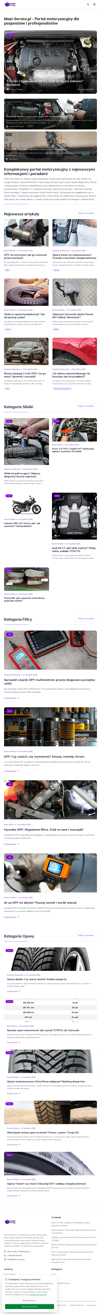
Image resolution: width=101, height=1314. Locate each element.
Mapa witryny (91, 1305)
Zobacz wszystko (86, 213)
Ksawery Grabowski (60, 251)
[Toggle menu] (94, 4)
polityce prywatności (38, 1294)
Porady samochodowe (15, 102)
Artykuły (56, 1217)
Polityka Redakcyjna (77, 1305)
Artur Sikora (57, 445)
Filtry (7, 270)
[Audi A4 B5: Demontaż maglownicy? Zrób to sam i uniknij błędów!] (50, 146)
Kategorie (56, 1269)
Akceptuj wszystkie (29, 1306)
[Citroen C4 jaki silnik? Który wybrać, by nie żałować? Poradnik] (50, 62)
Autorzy (8, 1269)
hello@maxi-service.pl (16, 1259)
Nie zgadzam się (29, 1300)
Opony (56, 270)
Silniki (10, 35)
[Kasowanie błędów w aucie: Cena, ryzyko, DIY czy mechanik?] (50, 114)
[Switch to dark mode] (88, 4)
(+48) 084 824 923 (14, 1255)
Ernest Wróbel (10, 251)
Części (9, 134)
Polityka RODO (61, 1305)
